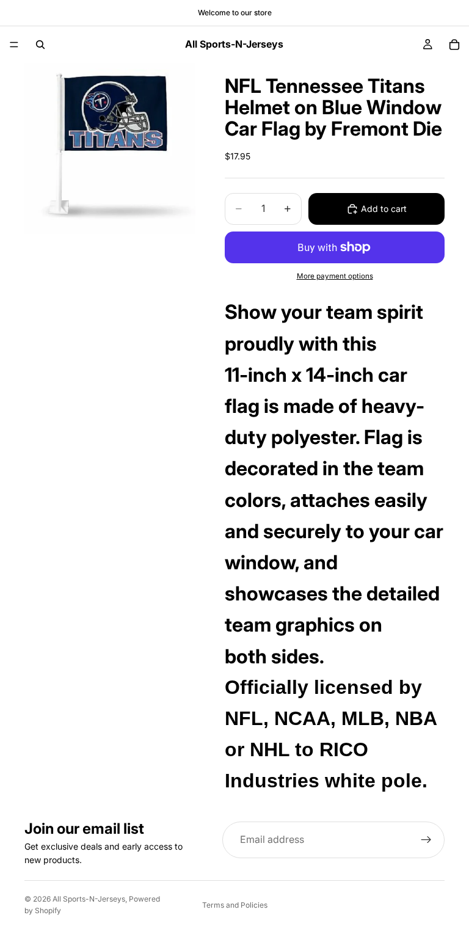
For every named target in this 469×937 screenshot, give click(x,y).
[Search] (40, 44)
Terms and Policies (234, 905)
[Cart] (454, 44)
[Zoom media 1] (109, 148)
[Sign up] (426, 840)
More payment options (335, 276)
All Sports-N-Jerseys (89, 898)
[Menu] (14, 45)
